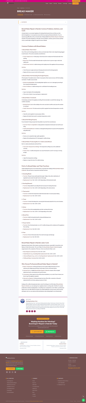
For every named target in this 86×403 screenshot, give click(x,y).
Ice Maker (22, 343)
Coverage (65, 3)
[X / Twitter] (32, 311)
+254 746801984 (61, 382)
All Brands (34, 384)
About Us (34, 382)
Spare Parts (34, 390)
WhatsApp (20, 368)
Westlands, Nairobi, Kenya (63, 380)
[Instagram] (27, 311)
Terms (75, 401)
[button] (43, 22)
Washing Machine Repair (12, 382)
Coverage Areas (35, 386)
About (51, 3)
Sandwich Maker (62, 343)
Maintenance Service (11, 384)
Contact (76, 3)
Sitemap (78, 401)
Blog (33, 392)
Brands (59, 3)
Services (55, 3)
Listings (70, 3)
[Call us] (83, 396)
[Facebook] (30, 311)
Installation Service (10, 386)
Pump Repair (9, 390)
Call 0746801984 (38, 331)
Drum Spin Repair (10, 392)
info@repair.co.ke (61, 384)
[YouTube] (35, 311)
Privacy (71, 401)
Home (47, 3)
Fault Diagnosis (10, 380)
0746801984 (11, 368)
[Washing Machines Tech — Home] (11, 3)
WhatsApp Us (51, 331)
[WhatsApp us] (83, 400)
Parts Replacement (10, 388)
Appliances (34, 388)
